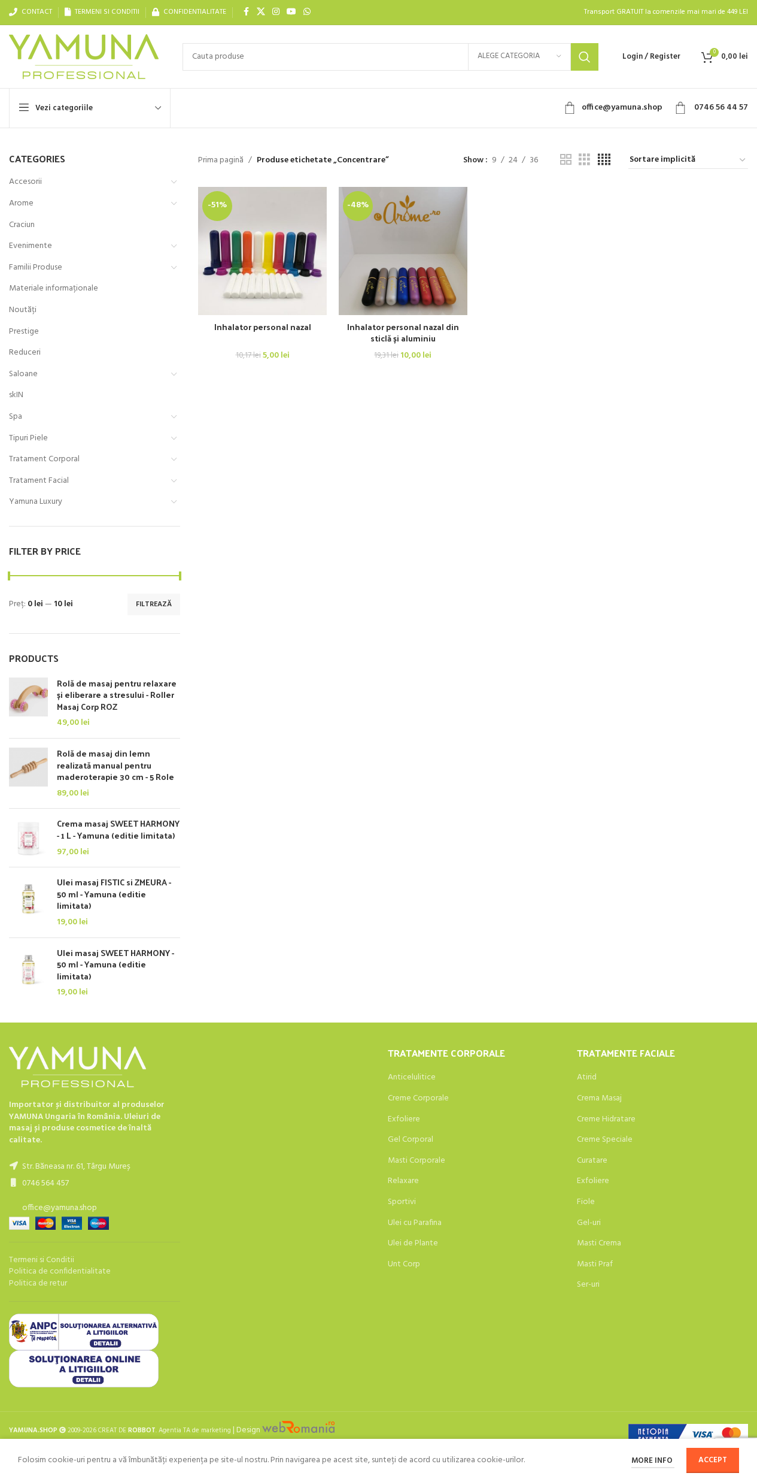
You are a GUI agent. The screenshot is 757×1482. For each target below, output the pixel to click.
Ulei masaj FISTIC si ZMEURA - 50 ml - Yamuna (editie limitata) (114, 894)
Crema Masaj (599, 1099)
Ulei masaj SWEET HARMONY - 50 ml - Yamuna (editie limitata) (115, 964)
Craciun (22, 225)
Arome (21, 203)
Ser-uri (588, 1285)
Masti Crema (599, 1244)
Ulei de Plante (413, 1244)
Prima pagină (221, 160)
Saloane (23, 374)
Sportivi (402, 1202)
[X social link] (261, 12)
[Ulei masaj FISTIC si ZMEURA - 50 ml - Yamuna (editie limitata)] (28, 902)
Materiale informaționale (53, 288)
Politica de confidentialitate (60, 1271)
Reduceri (25, 352)
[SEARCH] (584, 57)
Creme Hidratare (606, 1120)
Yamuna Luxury (35, 502)
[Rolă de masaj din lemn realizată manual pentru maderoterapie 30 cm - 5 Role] (28, 773)
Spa (15, 417)
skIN (16, 395)
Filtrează (154, 604)
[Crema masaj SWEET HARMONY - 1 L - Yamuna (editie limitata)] (28, 838)
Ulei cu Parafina (415, 1223)
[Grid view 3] (584, 160)
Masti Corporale (416, 1161)
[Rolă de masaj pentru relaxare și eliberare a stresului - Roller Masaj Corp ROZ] (28, 703)
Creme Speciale (605, 1140)
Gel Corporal (410, 1140)
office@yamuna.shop (622, 107)
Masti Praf (595, 1265)
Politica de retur (38, 1283)
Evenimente (30, 246)
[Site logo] (84, 56)
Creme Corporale (418, 1099)
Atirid (587, 1078)
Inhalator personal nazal (262, 326)
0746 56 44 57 (720, 107)
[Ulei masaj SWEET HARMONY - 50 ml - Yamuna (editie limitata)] (28, 973)
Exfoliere (404, 1120)
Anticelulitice (412, 1078)
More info (652, 1460)
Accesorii (25, 182)
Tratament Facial (39, 481)
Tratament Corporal (44, 459)
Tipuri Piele (28, 438)
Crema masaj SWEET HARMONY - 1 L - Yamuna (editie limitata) (118, 829)
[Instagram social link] (276, 12)
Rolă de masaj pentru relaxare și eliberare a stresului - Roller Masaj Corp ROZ (117, 695)
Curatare (592, 1161)
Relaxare (403, 1181)
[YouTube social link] (291, 12)
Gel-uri (589, 1223)
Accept (712, 1460)
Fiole (586, 1202)
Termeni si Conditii (41, 1260)
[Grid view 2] (565, 160)
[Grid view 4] (604, 160)
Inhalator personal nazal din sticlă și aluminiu (403, 332)
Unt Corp (404, 1265)
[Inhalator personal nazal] (262, 251)
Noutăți (23, 310)
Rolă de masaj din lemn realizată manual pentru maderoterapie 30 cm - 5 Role (115, 765)
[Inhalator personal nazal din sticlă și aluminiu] (403, 251)
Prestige (24, 331)
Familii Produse (35, 267)
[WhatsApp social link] (307, 12)
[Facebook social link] (246, 12)
